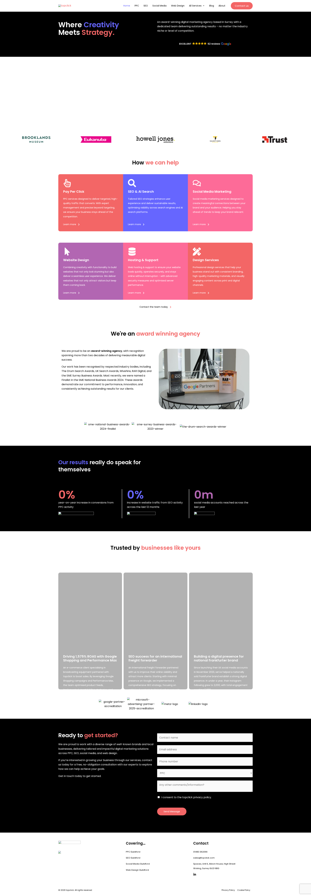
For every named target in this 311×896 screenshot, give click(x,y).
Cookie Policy (243, 890)
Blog (211, 5)
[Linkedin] (194, 874)
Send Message (172, 811)
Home (126, 5)
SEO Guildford (133, 857)
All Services (195, 5)
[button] (242, 5)
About (222, 5)
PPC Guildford (133, 851)
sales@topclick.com (204, 857)
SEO (146, 5)
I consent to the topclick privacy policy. (186, 797)
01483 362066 (200, 851)
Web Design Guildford (137, 870)
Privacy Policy (228, 890)
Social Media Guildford (138, 863)
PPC (137, 5)
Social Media (159, 5)
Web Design (177, 5)
